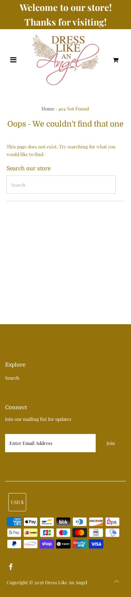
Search (12, 378)
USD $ (17, 502)
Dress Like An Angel (66, 582)
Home (48, 108)
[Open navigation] (13, 60)
